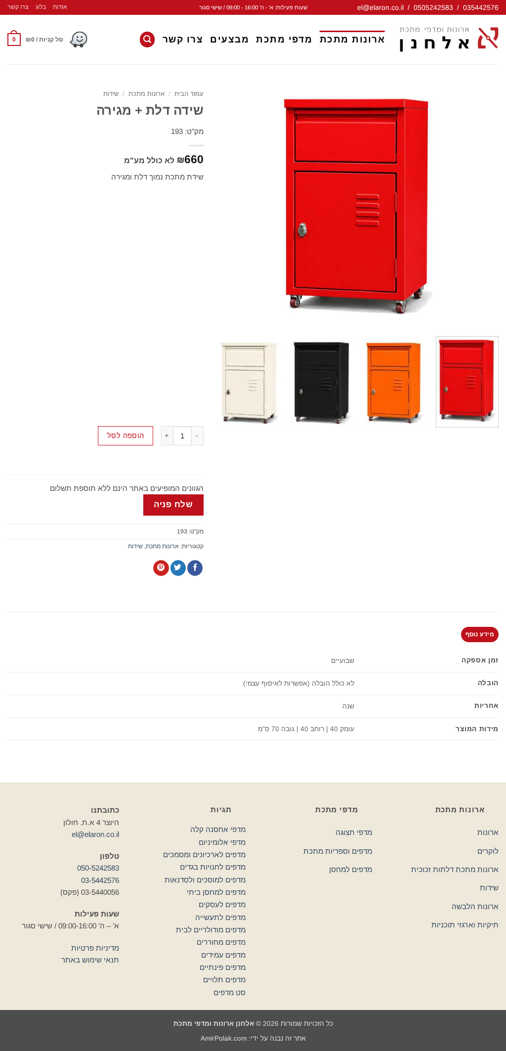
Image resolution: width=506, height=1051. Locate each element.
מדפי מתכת (284, 39)
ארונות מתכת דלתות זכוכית (455, 869)
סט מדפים (229, 992)
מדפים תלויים (224, 979)
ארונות (488, 832)
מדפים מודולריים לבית (211, 929)
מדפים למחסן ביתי (216, 892)
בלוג (41, 6)
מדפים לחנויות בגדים (213, 867)
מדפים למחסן (350, 869)
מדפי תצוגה (354, 832)
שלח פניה (173, 504)
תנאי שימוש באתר (90, 960)
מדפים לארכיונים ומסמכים (204, 854)
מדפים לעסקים (222, 904)
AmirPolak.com (224, 1038)
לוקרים (488, 851)
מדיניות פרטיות (95, 948)
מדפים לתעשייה (220, 917)
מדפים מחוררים (221, 942)
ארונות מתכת (352, 39)
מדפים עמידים (223, 955)
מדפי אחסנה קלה (218, 829)
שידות (111, 93)
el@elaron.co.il (380, 7)
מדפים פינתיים (223, 967)
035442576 (481, 7)
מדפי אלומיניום (222, 842)
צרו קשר (18, 6)
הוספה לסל (125, 435)
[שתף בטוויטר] (178, 568)
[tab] (480, 634)
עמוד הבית (189, 93)
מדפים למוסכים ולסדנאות (205, 880)
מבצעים (229, 39)
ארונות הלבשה (475, 906)
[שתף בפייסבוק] (195, 568)
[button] (147, 39)
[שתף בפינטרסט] (161, 568)
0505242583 (433, 7)
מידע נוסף (479, 634)
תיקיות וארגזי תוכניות (465, 924)
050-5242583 (98, 868)
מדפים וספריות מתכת (337, 851)
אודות (60, 6)
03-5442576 (100, 880)
